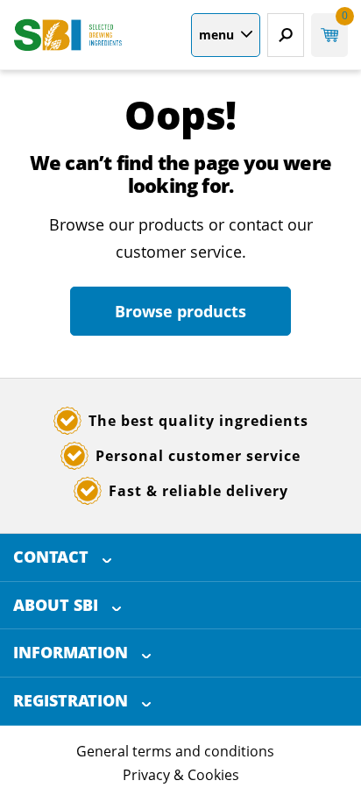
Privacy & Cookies (181, 774)
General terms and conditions (175, 751)
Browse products (180, 311)
